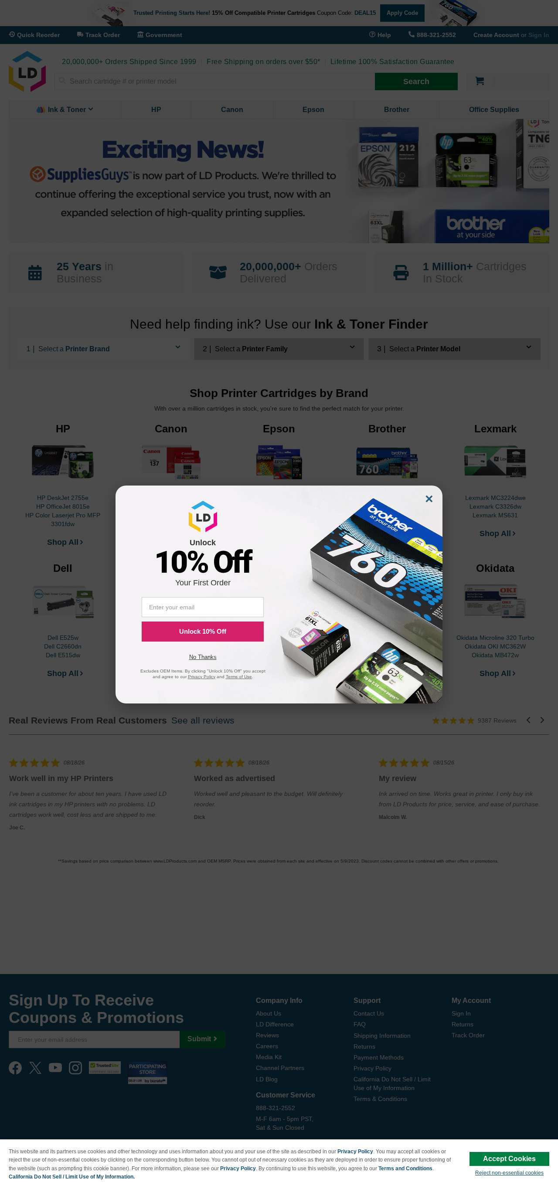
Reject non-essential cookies (509, 1173)
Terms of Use (239, 676)
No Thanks (203, 657)
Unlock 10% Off (202, 631)
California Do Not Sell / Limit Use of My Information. (72, 1177)
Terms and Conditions (405, 1168)
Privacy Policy (355, 1151)
